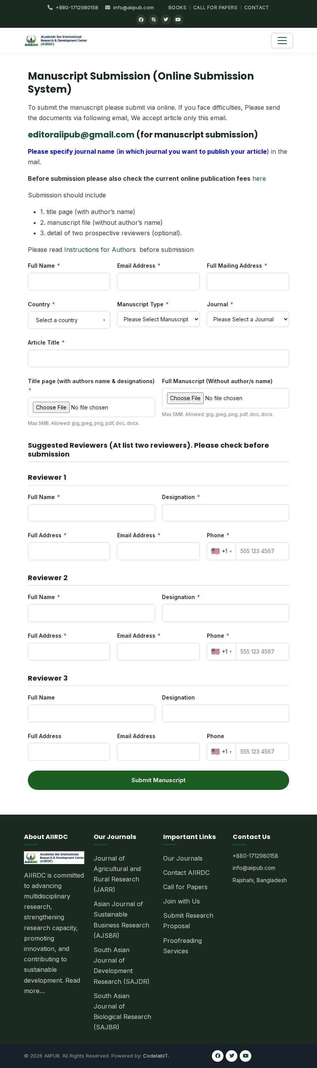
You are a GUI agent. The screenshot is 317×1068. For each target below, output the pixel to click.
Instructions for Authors (100, 249)
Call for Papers (215, 7)
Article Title (46, 342)
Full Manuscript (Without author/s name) (217, 381)
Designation (181, 497)
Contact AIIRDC (186, 872)
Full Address (47, 535)
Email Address (138, 265)
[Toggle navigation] (282, 40)
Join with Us (181, 901)
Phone (218, 535)
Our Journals (183, 858)
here (259, 178)
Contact (256, 7)
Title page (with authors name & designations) (91, 386)
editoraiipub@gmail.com (81, 134)
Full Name (44, 265)
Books (177, 7)
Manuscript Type (143, 304)
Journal (220, 304)
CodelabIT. (156, 1056)
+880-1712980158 (77, 7)
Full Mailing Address (237, 265)
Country (41, 304)
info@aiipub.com (133, 7)
